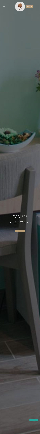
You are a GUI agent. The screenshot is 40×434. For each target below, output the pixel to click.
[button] (29, 6)
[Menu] (4, 6)
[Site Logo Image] (20, 6)
